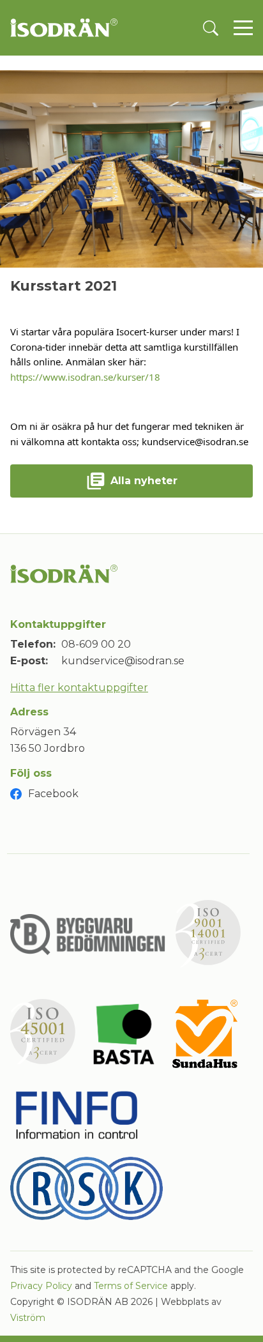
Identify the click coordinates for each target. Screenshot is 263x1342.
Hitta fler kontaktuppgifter (79, 688)
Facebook (53, 794)
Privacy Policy (41, 1286)
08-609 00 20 (96, 644)
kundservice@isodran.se (122, 661)
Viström (27, 1317)
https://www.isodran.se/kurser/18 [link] (85, 376)
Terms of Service (131, 1286)
